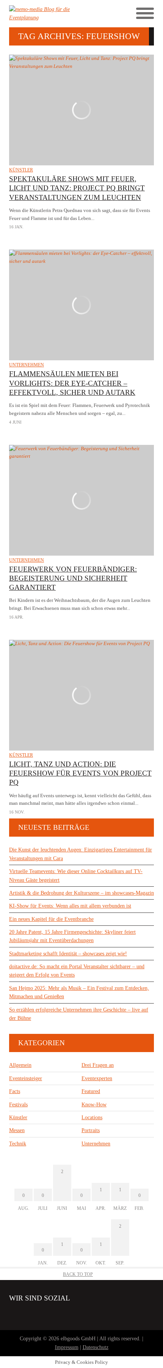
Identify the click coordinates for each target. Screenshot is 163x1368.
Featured (91, 1091)
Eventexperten (97, 1078)
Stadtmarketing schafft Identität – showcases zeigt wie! (68, 954)
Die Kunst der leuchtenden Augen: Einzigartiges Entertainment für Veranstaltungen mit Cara (80, 854)
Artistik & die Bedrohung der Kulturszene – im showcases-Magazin (81, 893)
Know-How (94, 1104)
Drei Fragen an (98, 1065)
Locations (92, 1117)
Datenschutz (95, 1347)
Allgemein (20, 1065)
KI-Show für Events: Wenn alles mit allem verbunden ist (70, 906)
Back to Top (78, 1274)
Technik (17, 1144)
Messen (17, 1130)
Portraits (91, 1130)
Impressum (66, 1347)
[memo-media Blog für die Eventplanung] (45, 13)
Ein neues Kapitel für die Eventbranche (51, 919)
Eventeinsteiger (25, 1078)
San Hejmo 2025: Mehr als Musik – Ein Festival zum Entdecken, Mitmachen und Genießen (79, 992)
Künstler (21, 170)
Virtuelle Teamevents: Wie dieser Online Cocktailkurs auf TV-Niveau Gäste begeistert (76, 876)
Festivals (18, 1104)
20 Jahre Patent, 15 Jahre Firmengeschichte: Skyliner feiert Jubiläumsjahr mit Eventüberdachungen (72, 936)
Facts (14, 1091)
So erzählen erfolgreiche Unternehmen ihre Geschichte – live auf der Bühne (78, 1014)
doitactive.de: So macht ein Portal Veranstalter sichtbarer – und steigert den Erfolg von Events (76, 971)
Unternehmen (26, 365)
